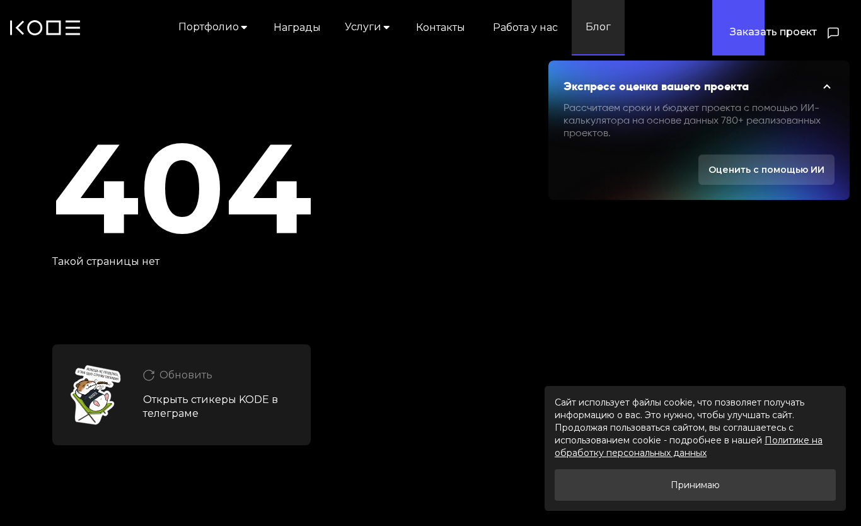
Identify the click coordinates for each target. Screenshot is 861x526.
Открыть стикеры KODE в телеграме (210, 406)
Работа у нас (525, 27)
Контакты (440, 27)
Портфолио (208, 27)
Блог (598, 27)
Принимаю (695, 485)
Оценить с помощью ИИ (766, 169)
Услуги (363, 27)
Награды (297, 27)
